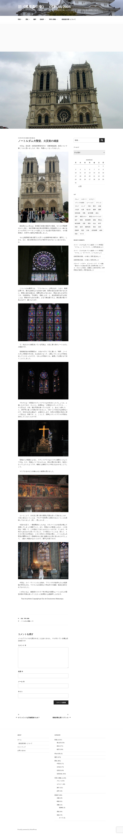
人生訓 (77, 209)
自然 (99, 227)
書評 (34, 19)
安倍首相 (77, 213)
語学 (58, 791)
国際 (99, 209)
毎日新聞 (77, 223)
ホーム (19, 740)
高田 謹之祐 (32, 138)
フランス (98, 202)
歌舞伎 (61, 807)
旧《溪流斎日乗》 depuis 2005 (44, 7)
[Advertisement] (61, 37)
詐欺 (87, 230)
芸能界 (77, 230)
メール (21, 681)
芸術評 (42, 19)
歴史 (27, 19)
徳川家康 (90, 213)
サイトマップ (21, 747)
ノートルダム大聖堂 (25, 621)
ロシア (83, 206)
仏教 (82, 209)
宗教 (84, 213)
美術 (94, 227)
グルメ (77, 199)
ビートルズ (90, 202)
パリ (32, 621)
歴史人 (100, 220)
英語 (82, 230)
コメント (22, 645)
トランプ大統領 (79, 202)
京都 (99, 206)
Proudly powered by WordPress (27, 829)
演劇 (58, 805)
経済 (81, 227)
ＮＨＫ (82, 234)
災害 (84, 223)
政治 (97, 213)
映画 (81, 220)
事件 (94, 206)
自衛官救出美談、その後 (81, 256)
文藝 (58, 798)
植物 (94, 220)
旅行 (76, 220)
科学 (99, 223)
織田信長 (88, 227)
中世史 (59, 763)
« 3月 (80, 186)
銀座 (101, 230)
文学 (76, 216)
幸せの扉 (57, 753)
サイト (20, 691)
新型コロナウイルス (95, 216)
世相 (19, 19)
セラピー (92, 199)
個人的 (88, 209)
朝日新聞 (88, 220)
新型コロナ (83, 216)
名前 (20, 671)
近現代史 (59, 774)
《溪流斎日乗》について (68, 19)
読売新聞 (94, 230)
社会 (94, 223)
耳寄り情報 (52, 19)
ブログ (77, 206)
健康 (94, 209)
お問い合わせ (21, 750)
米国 (76, 227)
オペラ (61, 818)
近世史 (59, 770)
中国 (89, 206)
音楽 (76, 234)
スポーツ (84, 199)
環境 (89, 223)
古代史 (59, 767)
